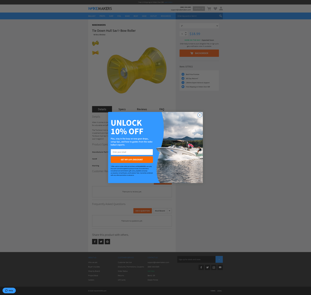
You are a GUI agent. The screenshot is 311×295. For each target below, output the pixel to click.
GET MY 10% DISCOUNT (132, 159)
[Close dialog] (200, 115)
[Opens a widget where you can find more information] (9, 291)
